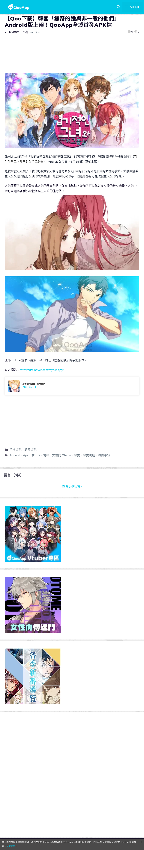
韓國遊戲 (31, 450)
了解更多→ (12, 846)
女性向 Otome (61, 455)
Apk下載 (28, 455)
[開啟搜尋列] (118, 7)
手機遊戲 (16, 450)
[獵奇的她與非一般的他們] (72, 386)
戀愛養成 (89, 455)
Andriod (15, 455)
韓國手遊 (104, 455)
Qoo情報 (43, 455)
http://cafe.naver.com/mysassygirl (42, 370)
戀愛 (77, 455)
